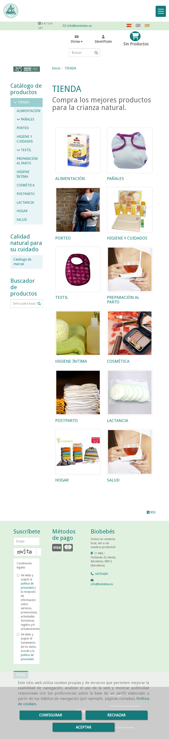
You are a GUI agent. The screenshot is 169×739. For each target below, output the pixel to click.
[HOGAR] (78, 452)
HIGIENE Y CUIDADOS (127, 238)
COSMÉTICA (118, 361)
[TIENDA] (15, 102)
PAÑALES (115, 178)
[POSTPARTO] (78, 392)
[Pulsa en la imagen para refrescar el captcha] (25, 552)
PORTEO (63, 238)
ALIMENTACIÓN (70, 178)
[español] (130, 25)
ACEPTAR (83, 727)
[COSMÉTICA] (130, 333)
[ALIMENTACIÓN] (78, 150)
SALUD (113, 480)
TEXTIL (61, 297)
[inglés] (139, 25)
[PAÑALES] (130, 150)
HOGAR (62, 480)
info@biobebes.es (79, 26)
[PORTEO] (78, 210)
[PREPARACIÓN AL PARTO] (130, 269)
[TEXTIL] (78, 269)
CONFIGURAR (50, 715)
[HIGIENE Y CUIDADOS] (130, 210)
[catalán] (148, 25)
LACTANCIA (117, 420)
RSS (153, 512)
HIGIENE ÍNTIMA (71, 361)
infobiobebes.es (102, 584)
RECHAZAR (116, 715)
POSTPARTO (66, 420)
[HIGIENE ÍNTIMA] (78, 333)
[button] (103, 39)
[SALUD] (130, 452)
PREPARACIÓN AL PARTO (123, 299)
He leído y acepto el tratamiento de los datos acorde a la (28, 647)
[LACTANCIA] (130, 392)
